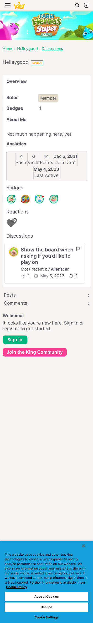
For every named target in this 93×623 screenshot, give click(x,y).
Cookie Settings (47, 617)
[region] (46, 582)
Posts (21, 162)
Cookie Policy (16, 587)
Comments (46, 303)
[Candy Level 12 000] (25, 199)
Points (46, 162)
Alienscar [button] (60, 269)
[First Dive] (53, 199)
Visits (34, 162)
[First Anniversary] (39, 199)
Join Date (65, 162)
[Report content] (78, 249)
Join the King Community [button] (35, 352)
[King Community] (19, 5)
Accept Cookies (46, 596)
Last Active (46, 175)
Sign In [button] (14, 339)
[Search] (77, 5)
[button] (13, 252)
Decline (46, 607)
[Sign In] (86, 5)
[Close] (83, 545)
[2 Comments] (11, 199)
